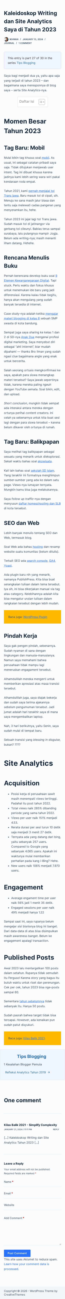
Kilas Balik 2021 (34, 1038)
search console (37, 560)
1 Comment (25, 43)
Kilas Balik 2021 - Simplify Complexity (30, 1125)
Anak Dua (27, 337)
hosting (38, 546)
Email (8, 1193)
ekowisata (45, 461)
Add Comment (14, 1218)
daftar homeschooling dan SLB (40, 503)
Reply (56, 1129)
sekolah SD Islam (42, 470)
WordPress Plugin (35, 617)
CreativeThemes (14, 1294)
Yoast (8, 565)
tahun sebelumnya (32, 1001)
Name (8, 1181)
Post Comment (17, 1253)
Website (9, 1205)
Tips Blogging (26, 63)
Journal (9, 43)
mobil (45, 157)
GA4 (52, 560)
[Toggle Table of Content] (40, 102)
